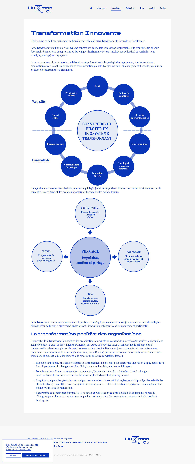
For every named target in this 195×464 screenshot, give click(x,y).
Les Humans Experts (61, 439)
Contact (162, 8)
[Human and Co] (40, 9)
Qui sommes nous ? (38, 439)
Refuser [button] (13, 455)
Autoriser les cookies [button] (35, 455)
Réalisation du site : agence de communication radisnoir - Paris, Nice (64, 455)
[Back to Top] (185, 454)
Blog (142, 8)
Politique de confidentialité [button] (18, 449)
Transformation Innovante (76, 32)
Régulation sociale (83, 442)
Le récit (152, 8)
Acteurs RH (100, 442)
